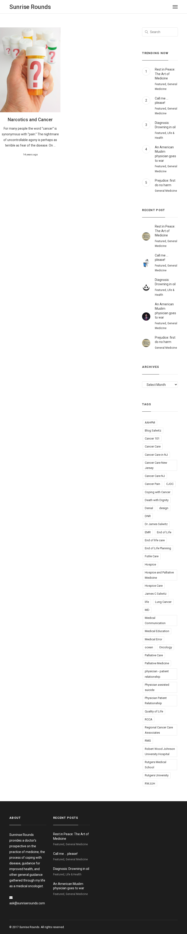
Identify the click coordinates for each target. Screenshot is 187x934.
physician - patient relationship (157, 674)
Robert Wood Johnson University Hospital (160, 751)
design (163, 508)
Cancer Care (153, 446)
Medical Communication (155, 620)
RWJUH (150, 783)
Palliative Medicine (157, 663)
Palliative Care (154, 655)
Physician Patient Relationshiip (156, 700)
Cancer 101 (152, 438)
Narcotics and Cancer (30, 119)
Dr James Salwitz (156, 524)
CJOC (170, 484)
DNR (148, 516)
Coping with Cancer (157, 492)
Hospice (150, 564)
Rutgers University (157, 775)
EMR (148, 532)
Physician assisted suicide (157, 687)
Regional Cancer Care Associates (159, 730)
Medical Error (153, 639)
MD (147, 610)
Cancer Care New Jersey (156, 465)
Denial (149, 508)
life (147, 602)
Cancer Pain (152, 484)
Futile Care (151, 556)
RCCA (148, 719)
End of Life (164, 532)
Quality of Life (154, 711)
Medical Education (157, 631)
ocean (149, 647)
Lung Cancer (163, 602)
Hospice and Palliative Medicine (159, 575)
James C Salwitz (155, 593)
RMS (148, 740)
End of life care (155, 540)
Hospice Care (154, 585)
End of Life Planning (158, 548)
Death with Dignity (157, 500)
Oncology (165, 647)
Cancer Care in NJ (156, 454)
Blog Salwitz (153, 430)
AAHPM (150, 422)
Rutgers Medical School (155, 764)
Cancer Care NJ (155, 476)
